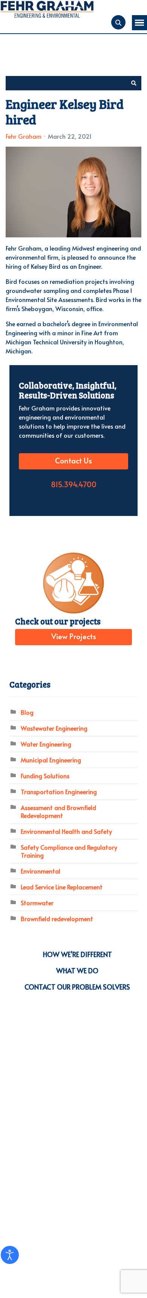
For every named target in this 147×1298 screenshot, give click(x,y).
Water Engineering (46, 744)
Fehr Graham (23, 136)
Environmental (40, 871)
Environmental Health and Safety (66, 831)
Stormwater (37, 902)
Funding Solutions (45, 775)
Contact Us (73, 461)
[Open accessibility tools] (10, 1255)
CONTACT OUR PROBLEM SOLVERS (77, 986)
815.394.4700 (73, 485)
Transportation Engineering (59, 791)
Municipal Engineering (51, 760)
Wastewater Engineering (54, 728)
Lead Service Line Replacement (62, 887)
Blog (27, 712)
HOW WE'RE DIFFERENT (77, 954)
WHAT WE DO (77, 970)
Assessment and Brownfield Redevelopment (58, 811)
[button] (133, 83)
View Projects (73, 637)
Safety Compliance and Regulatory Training (69, 851)
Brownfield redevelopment (57, 918)
